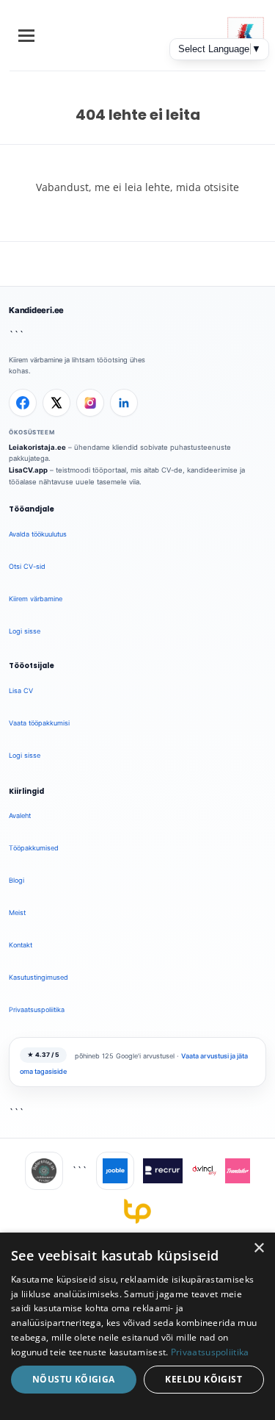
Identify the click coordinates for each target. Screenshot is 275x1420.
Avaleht (20, 815)
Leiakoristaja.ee (37, 447)
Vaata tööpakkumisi (39, 723)
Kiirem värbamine (35, 599)
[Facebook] (23, 403)
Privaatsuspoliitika (37, 1009)
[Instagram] (90, 403)
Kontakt (20, 945)
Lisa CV (21, 690)
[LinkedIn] (124, 403)
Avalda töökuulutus (38, 534)
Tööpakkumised (34, 848)
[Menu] (26, 35)
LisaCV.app (28, 470)
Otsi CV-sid (27, 566)
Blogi (16, 880)
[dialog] (137, 1326)
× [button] (258, 1248)
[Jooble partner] (115, 1171)
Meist (17, 912)
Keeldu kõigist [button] (203, 1379)
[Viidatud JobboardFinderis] (44, 1171)
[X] (56, 403)
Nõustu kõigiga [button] (73, 1379)
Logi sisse (24, 631)
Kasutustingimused (38, 977)
